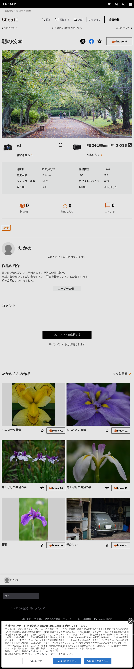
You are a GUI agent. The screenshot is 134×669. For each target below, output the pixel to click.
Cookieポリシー (38, 651)
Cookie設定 (36, 660)
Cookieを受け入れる (97, 660)
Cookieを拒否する (67, 660)
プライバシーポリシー (47, 654)
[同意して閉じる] (130, 621)
